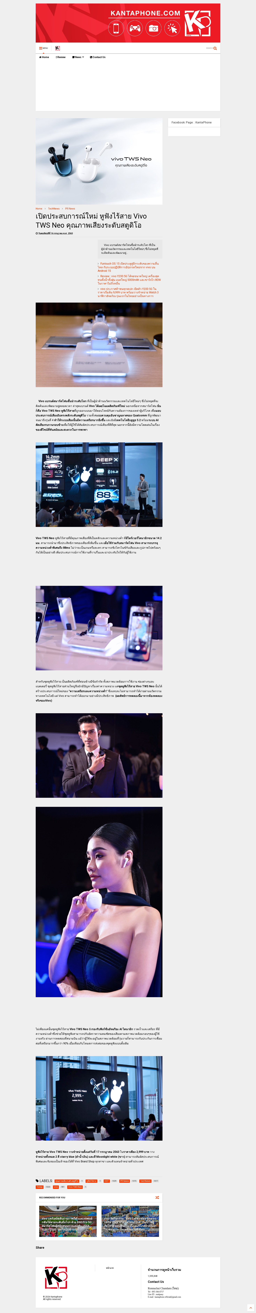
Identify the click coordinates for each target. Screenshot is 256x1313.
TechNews (54, 208)
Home (45, 57)
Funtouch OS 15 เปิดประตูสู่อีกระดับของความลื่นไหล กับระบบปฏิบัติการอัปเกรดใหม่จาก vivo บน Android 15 (128, 267)
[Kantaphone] (57, 49)
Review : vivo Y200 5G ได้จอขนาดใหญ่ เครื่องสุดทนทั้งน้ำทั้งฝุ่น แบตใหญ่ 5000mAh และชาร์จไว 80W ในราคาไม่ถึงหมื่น (129, 280)
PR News (70, 208)
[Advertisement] (128, 86)
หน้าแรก (110, 1268)
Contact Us (99, 57)
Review (61, 57)
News (78, 57)
